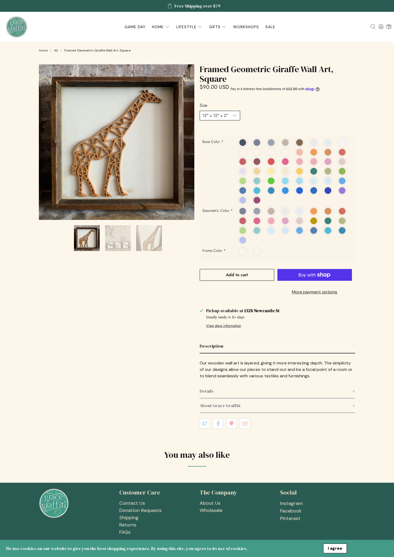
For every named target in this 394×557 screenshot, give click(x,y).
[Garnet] (257, 161)
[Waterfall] (314, 180)
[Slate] (257, 142)
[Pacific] (271, 190)
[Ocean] (300, 180)
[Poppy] (342, 152)
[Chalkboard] (243, 142)
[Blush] (342, 161)
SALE (270, 26)
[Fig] (314, 161)
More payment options (314, 292)
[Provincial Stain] (271, 152)
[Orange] (314, 152)
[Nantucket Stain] (257, 152)
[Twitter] (342, 180)
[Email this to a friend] (245, 423)
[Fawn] (285, 142)
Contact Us (132, 503)
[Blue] (285, 190)
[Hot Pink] (285, 161)
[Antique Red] (243, 161)
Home (43, 50)
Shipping (129, 517)
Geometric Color (217, 210)
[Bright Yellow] (271, 171)
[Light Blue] (328, 180)
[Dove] (328, 142)
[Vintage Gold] (314, 220)
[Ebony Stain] (285, 152)
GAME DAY (135, 26)
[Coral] (300, 161)
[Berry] (257, 200)
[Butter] (285, 171)
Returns (127, 525)
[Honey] (300, 171)
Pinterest (290, 518)
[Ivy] (342, 171)
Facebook (291, 511)
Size (203, 105)
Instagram (291, 503)
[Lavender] (243, 200)
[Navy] (314, 190)
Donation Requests (140, 510)
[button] (277, 346)
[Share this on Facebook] (218, 423)
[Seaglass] (257, 190)
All (56, 50)
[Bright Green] (243, 180)
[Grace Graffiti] (16, 27)
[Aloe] (257, 180)
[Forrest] (314, 171)
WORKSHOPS (246, 26)
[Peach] (300, 152)
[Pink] (328, 161)
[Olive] (328, 171)
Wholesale (211, 510)
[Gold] (257, 171)
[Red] (271, 161)
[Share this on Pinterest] (231, 423)
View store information (223, 325)
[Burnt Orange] (328, 152)
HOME (158, 26)
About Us (210, 503)
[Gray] (271, 142)
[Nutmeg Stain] (243, 152)
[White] (342, 142)
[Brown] (300, 142)
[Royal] (300, 190)
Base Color (212, 141)
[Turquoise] (285, 180)
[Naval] (243, 190)
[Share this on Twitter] (205, 423)
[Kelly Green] (271, 180)
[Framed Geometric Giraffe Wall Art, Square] (116, 142)
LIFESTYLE (186, 26)
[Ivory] (314, 142)
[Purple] (328, 190)
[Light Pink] (243, 171)
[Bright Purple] (342, 190)
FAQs (125, 532)
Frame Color (214, 250)
